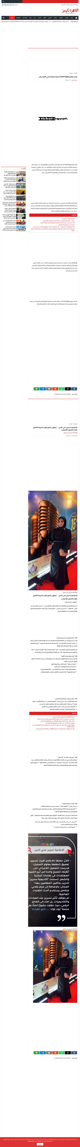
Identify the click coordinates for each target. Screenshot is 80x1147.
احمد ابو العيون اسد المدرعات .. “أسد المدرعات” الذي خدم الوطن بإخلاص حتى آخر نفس (54, 226)
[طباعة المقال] (36, 389)
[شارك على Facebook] (74, 389)
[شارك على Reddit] (55, 389)
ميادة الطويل (74, 80)
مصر (72, 17)
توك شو (25, 17)
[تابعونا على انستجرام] (7, 5)
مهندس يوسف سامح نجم (68, 218)
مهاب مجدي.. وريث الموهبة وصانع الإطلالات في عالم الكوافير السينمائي (57, 721)
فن (34, 17)
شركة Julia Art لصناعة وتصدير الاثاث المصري (64, 717)
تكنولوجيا (18, 17)
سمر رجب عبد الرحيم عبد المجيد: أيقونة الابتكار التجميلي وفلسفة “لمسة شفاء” (56, 719)
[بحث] (3, 1)
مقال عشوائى (3, 18)
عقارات (61, 17)
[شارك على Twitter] (67, 389)
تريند (30, 17)
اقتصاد (66, 17)
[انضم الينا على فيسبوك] (5, 5)
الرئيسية (76, 17)
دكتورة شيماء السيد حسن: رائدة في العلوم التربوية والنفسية (60, 723)
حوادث (55, 17)
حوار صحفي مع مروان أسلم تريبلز (67, 224)
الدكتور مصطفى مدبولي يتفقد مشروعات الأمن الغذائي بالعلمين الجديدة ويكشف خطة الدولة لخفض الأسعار (9, 212)
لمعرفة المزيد (31, 1141)
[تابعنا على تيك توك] (2, 5)
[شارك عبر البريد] (49, 389)
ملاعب (39, 17)
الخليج (49, 17)
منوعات (12, 17)
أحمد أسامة (74, 435)
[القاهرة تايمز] (40, 11)
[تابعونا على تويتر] (10, 5)
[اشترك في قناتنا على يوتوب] (12, 5)
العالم (44, 17)
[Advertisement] (40, 35)
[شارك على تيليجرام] (42, 389)
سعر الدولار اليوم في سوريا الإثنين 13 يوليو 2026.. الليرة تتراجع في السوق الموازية (9, 216)
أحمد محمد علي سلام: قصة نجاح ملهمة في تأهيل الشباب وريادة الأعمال (57, 222)
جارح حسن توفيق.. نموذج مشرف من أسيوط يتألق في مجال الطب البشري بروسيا (55, 728)
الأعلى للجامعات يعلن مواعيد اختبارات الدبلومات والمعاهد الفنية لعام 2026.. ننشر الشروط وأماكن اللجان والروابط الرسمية (9, 206)
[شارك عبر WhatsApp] (61, 389)
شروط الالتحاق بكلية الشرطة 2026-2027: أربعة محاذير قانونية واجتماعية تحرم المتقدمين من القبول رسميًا (9, 199)
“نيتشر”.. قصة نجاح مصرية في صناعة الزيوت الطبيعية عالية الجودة (59, 220)
